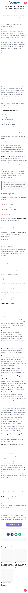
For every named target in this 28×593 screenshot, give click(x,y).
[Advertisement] (14, 70)
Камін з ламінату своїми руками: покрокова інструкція (6, 584)
